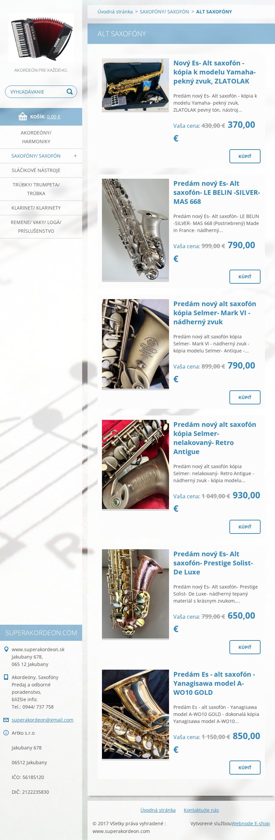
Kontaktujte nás (201, 810)
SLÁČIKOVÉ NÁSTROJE (36, 170)
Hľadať (70, 92)
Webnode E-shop (251, 823)
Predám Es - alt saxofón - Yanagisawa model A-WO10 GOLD (214, 683)
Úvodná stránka (115, 11)
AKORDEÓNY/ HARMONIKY (36, 137)
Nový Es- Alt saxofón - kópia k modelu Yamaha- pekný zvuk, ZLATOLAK (214, 72)
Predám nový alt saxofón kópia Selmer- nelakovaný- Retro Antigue (214, 438)
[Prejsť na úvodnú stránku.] (41, 33)
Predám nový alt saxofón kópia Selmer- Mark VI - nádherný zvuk (214, 312)
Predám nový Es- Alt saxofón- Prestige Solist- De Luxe (213, 562)
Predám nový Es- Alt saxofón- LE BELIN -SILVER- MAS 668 (216, 192)
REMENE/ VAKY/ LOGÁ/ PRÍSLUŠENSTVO (36, 226)
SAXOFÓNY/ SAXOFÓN (36, 156)
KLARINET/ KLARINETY (36, 208)
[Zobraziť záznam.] (135, 85)
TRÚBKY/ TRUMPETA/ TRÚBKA (36, 189)
